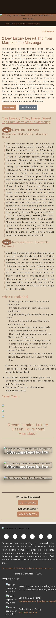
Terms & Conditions (23, 573)
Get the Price (28, 107)
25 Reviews (48, 31)
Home (7, 24)
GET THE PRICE (28, 502)
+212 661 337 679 (28, 612)
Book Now (9, 107)
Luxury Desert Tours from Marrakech (26, 24)
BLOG (40, 573)
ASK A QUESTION (28, 514)
